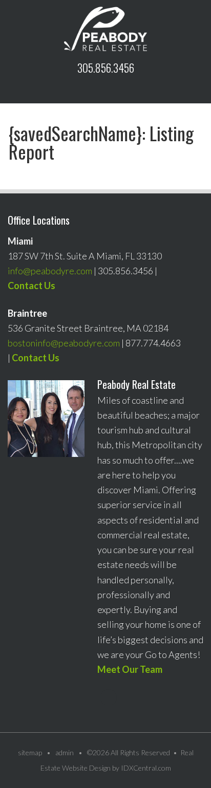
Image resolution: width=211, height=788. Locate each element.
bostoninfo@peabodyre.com (64, 342)
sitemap (30, 752)
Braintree (27, 313)
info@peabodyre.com (50, 270)
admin (64, 752)
